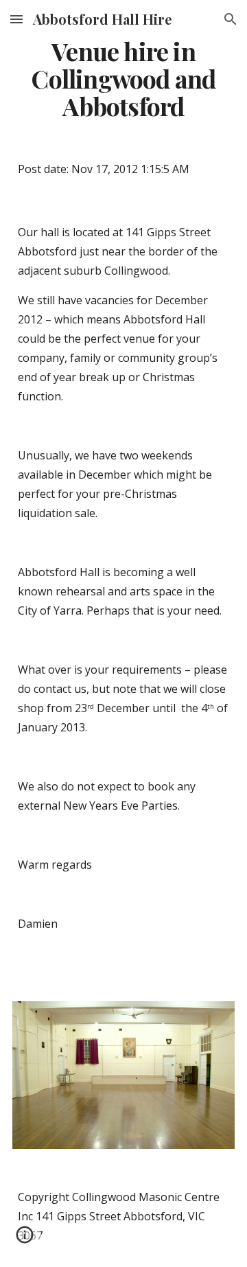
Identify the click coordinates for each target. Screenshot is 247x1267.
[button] (16, 19)
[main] (123, 79)
